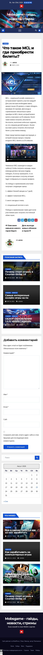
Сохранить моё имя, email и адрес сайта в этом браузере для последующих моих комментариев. (21, 438)
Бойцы (18, 646)
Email (6, 407)
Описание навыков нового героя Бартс (13, 228)
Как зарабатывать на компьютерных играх (18, 553)
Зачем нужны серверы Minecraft (19, 575)
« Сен (6, 501)
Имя (6, 394)
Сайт (5, 419)
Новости (14, 292)
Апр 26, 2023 (11, 602)
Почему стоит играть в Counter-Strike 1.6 (19, 273)
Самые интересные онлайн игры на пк (17, 296)
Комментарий (9, 353)
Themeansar (37, 641)
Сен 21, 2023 (11, 558)
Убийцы (37, 650)
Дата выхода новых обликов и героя (29, 228)
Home (12, 646)
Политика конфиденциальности (12, 650)
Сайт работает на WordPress (11, 641)
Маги (22, 646)
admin (14, 62)
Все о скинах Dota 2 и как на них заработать (20, 531)
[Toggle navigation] (19, 30)
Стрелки (26, 650)
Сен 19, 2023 (11, 580)
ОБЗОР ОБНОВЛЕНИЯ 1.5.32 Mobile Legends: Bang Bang (18, 321)
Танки (32, 650)
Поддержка (29, 646)
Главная (5, 43)
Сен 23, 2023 (11, 536)
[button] (36, 30)
